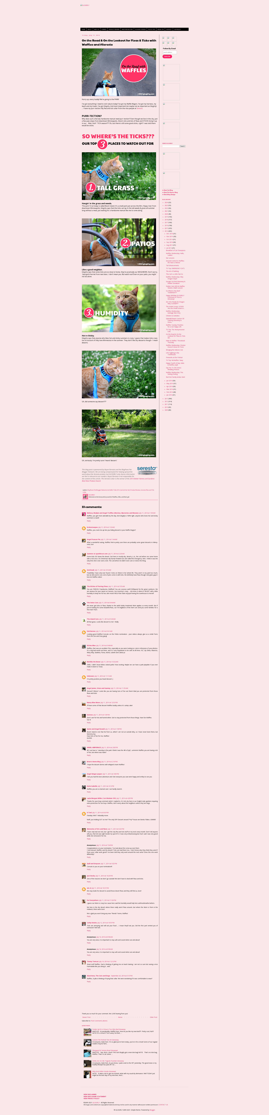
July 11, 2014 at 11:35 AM (119, 688)
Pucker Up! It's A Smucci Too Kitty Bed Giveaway (108, 1029)
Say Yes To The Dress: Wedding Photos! (173, 368)
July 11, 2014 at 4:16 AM (103, 570)
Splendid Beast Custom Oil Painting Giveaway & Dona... (175, 320)
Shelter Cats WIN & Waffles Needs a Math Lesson (175, 287)
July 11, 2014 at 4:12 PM (106, 786)
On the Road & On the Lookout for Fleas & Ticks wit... (175, 336)
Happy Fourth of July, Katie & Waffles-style (175, 364)
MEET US (96, 29)
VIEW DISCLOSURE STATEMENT (95, 1096)
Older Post (153, 1017)
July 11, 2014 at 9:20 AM (107, 619)
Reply (89, 521)
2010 (166, 407)
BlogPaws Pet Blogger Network (97, 490)
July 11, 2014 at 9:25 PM (109, 864)
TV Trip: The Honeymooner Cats (175, 330)
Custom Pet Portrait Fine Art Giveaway (105, 1040)
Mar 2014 (169, 389)
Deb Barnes (91, 631)
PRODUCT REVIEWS (114, 29)
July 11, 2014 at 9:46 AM (104, 645)
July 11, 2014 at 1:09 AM (147, 513)
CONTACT (169, 29)
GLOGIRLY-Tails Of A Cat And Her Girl (118, 490)
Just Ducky (91, 876)
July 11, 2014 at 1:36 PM (101, 715)
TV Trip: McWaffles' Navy (174, 360)
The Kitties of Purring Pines (97, 586)
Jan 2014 (169, 395)
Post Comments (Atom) (99, 1021)
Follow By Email (169, 48)
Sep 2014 (169, 242)
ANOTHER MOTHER (127, 29)
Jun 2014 (169, 381)
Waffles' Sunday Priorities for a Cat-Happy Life (174, 326)
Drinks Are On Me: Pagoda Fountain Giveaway (108, 1061)
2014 (166, 231)
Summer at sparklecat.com (97, 554)
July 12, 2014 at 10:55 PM (105, 923)
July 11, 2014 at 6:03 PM (100, 813)
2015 (166, 228)
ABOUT (90, 29)
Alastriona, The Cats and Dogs (98, 976)
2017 (166, 222)
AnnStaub (90, 570)
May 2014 (170, 383)
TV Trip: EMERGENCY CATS (175, 268)
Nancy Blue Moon (93, 702)
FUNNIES (104, 29)
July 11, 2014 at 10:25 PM (104, 876)
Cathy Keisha (92, 923)
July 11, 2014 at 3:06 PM (111, 774)
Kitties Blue (91, 645)
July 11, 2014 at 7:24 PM (104, 845)
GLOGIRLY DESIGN (140, 29)
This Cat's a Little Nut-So (174, 274)
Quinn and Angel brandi (96, 729)
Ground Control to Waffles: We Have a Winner (175, 262)
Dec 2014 (169, 234)
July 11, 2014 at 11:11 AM (103, 676)
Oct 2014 (169, 239)
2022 (166, 208)
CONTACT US (163, 1105)
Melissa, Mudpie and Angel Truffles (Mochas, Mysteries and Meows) (112, 513)
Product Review (135, 490)
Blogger (152, 1110)
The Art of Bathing (172, 271)
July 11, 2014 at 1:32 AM (106, 527)
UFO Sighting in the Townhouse (172, 354)
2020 (166, 214)
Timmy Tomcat (93, 961)
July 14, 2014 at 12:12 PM (107, 961)
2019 (166, 217)
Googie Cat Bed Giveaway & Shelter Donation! (175, 282)
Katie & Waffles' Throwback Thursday (175, 341)
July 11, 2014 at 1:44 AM (109, 539)
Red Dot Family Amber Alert (175, 377)
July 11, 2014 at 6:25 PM (116, 829)
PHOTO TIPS (151, 29)
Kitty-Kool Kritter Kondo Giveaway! (104, 1071)
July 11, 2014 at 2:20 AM (116, 554)
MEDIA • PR (161, 29)
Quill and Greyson (93, 864)
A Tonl (89, 813)
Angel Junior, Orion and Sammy (98, 688)
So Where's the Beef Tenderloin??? (173, 292)
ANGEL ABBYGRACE (94, 747)
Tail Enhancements (172, 265)
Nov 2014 (169, 236)
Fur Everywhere (92, 900)
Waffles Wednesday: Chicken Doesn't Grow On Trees (175, 346)
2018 (166, 220)
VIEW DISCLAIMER (90, 1094)
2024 (166, 202)
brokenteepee (92, 527)
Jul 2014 (169, 248)
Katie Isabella (92, 786)
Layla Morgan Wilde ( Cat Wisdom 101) (101, 798)
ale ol (89, 888)
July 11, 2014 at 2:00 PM (110, 747)
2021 (166, 211)
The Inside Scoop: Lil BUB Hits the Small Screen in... (175, 307)
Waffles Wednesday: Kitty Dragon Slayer (174, 278)
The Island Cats (93, 619)
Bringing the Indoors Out (174, 350)
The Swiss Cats (92, 603)
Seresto (140, 108)
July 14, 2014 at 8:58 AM (104, 937)
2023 (166, 205)
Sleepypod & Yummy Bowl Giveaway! (105, 1050)
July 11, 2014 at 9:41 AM (104, 631)
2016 (166, 225)
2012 (166, 401)
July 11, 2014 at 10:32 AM (109, 662)
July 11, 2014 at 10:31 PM (100, 888)
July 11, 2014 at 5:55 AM (117, 586)
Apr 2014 (169, 386)
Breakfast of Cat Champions (175, 250)
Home (120, 1017)
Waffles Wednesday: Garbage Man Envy (173, 312)
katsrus (90, 715)
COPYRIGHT (177, 29)
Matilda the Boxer (93, 662)
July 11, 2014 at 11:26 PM (107, 900)
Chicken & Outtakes (172, 316)
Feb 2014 (169, 392)
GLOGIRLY (96, 1103)
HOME (83, 29)
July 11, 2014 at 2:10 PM (109, 762)
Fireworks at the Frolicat (174, 357)
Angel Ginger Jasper (94, 774)
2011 (166, 404)
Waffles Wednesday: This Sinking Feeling (174, 373)
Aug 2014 (169, 245)
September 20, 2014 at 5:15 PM (121, 976)
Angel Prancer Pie (93, 539)
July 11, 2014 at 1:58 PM (113, 729)
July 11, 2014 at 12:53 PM (109, 702)
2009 (166, 410)
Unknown (90, 676)
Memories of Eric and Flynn (97, 829)
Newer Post (86, 1017)
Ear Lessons (170, 258)
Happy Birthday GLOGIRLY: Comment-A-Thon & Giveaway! (175, 297)
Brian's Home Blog (94, 762)
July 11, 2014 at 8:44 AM (107, 603)
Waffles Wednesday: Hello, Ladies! (175, 254)
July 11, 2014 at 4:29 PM (125, 798)
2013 (166, 399)
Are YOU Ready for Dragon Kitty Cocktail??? (175, 303)
